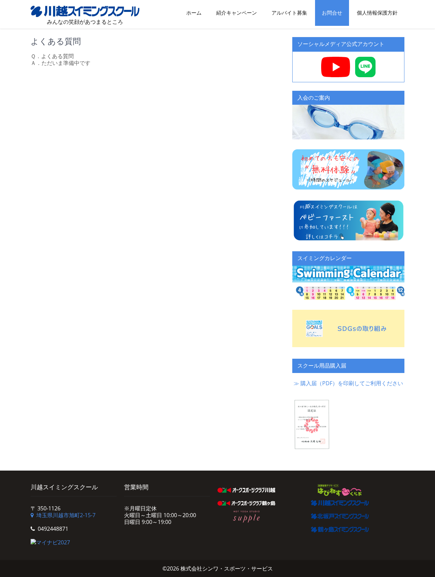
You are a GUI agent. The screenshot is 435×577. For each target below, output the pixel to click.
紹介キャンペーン (236, 13)
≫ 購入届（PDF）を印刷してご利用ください (348, 383)
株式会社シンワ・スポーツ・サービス (226, 568)
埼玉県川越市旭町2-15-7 (65, 515)
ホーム (194, 13)
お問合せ (332, 13)
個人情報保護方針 (377, 13)
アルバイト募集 (289, 13)
